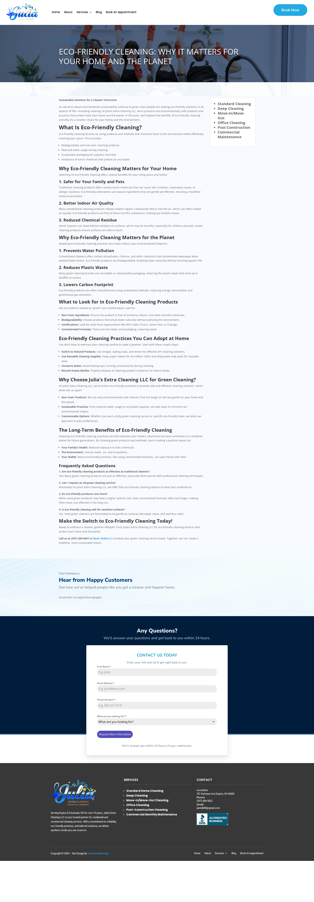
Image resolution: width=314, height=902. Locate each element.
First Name (104, 666)
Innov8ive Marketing (97, 853)
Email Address (105, 683)
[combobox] (157, 721)
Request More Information (115, 734)
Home (56, 12)
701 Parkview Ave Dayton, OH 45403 (215, 793)
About (68, 12)
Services (82, 12)
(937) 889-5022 (204, 801)
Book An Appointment (121, 12)
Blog (99, 12)
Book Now (290, 10)
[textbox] (153, 721)
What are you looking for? (111, 716)
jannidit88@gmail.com (208, 808)
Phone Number (106, 699)
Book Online (101, 538)
